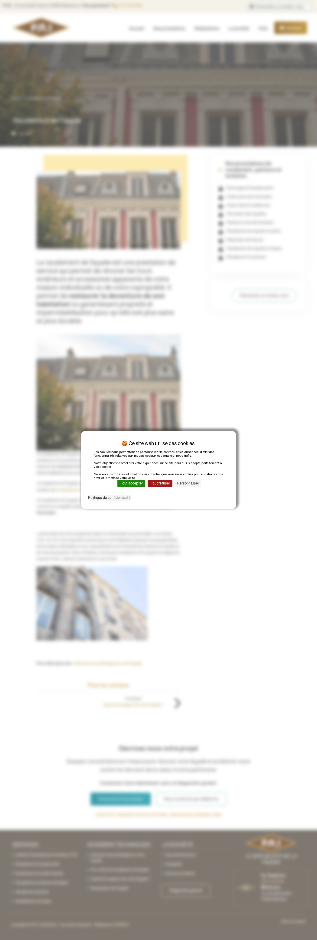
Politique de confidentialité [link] (109, 498)
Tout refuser (160, 483)
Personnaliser (188, 483)
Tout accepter (131, 483)
